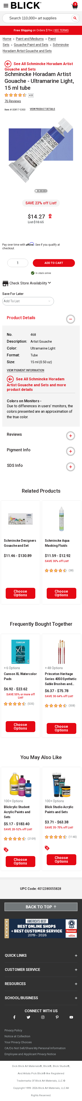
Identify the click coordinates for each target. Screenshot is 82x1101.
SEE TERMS (61, 30)
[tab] (41, 318)
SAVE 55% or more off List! (20, 696)
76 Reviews (13, 101)
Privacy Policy (13, 1030)
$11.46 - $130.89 (17, 556)
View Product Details (42, 109)
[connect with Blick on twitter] (28, 1020)
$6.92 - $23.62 (15, 689)
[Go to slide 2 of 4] (39, 190)
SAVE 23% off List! (41, 203)
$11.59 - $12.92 (57, 556)
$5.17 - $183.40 (16, 824)
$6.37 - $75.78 (56, 691)
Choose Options (20, 593)
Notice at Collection (17, 1036)
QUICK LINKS (16, 955)
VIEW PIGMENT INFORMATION (25, 370)
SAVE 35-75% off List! (59, 827)
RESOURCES (15, 984)
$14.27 (36, 216)
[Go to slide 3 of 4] (42, 190)
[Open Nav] (6, 5)
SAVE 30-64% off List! (59, 696)
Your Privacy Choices (18, 1042)
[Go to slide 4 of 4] (45, 190)
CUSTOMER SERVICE (22, 969)
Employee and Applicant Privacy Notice (30, 1054)
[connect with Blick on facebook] (14, 1020)
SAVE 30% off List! (57, 561)
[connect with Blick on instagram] (42, 1020)
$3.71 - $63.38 (56, 822)
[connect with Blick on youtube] (71, 1020)
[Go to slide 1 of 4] (36, 190)
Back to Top (39, 906)
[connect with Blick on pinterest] (57, 1020)
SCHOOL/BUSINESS (21, 998)
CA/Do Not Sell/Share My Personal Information (35, 1048)
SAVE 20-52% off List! (18, 829)
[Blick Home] (26, 6)
